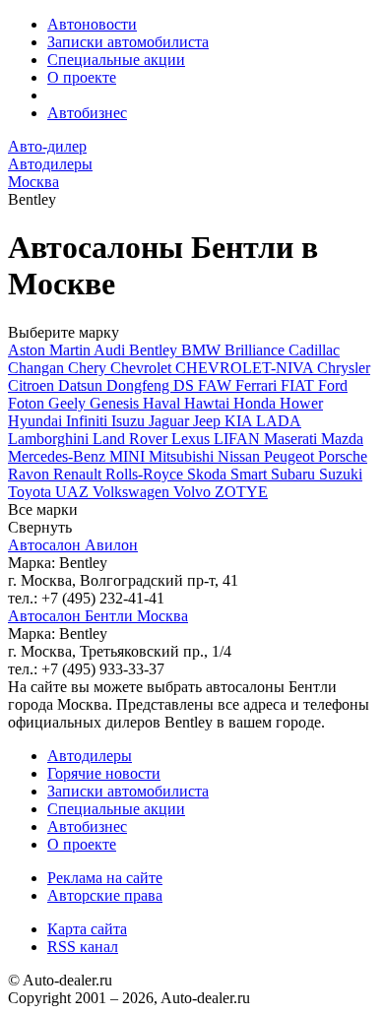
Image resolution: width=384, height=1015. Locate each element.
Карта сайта (87, 928)
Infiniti (88, 420)
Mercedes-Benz (58, 456)
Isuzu (130, 420)
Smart (250, 474)
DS (185, 385)
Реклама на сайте (104, 877)
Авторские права (104, 895)
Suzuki (340, 474)
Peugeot (291, 456)
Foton (28, 403)
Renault (79, 474)
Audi (111, 350)
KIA (240, 420)
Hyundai (37, 420)
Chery (89, 367)
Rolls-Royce (146, 474)
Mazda (342, 438)
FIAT (299, 385)
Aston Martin (51, 350)
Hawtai (208, 403)
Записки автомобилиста (128, 41)
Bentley (155, 350)
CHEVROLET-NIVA (246, 367)
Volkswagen (133, 491)
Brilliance (256, 350)
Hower (301, 403)
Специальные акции (116, 59)
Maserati (292, 438)
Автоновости (92, 24)
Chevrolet (142, 367)
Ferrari (258, 385)
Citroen (33, 385)
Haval (163, 403)
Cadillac (314, 350)
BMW (202, 350)
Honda (256, 403)
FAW (216, 385)
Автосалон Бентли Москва (98, 615)
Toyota (31, 491)
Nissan (241, 456)
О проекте (81, 77)
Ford (333, 385)
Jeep (208, 420)
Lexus (192, 438)
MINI (129, 456)
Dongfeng (139, 385)
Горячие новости (103, 773)
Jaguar (171, 420)
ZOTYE (241, 491)
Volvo (194, 491)
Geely (69, 403)
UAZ (74, 491)
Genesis (116, 403)
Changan (38, 367)
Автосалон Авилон (73, 545)
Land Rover (132, 438)
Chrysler (343, 367)
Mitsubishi (183, 456)
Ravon (30, 474)
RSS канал (82, 946)
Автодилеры (89, 755)
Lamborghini (50, 438)
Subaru (295, 474)
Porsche (342, 456)
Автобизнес (87, 112)
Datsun (82, 385)
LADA (278, 420)
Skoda (208, 474)
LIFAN (239, 438)
